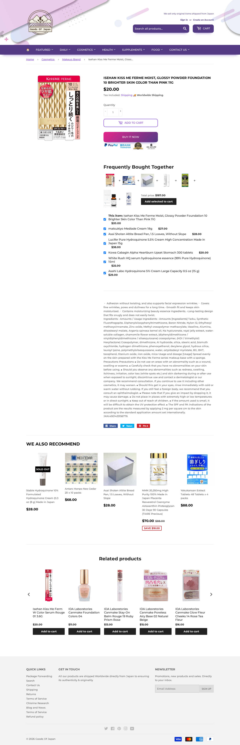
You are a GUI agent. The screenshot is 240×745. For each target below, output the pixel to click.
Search (30, 680)
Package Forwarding (39, 676)
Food (156, 49)
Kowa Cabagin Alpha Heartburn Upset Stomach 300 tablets (150, 252)
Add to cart (49, 631)
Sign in (184, 20)
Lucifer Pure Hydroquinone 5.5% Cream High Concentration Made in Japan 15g (156, 241)
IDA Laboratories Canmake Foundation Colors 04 (84, 612)
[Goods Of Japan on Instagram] (126, 729)
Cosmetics (85, 49)
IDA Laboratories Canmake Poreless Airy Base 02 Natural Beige (154, 614)
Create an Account (203, 20)
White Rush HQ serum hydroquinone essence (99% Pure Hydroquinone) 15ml (159, 260)
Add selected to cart (159, 201)
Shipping (126, 95)
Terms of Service (36, 698)
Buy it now (130, 137)
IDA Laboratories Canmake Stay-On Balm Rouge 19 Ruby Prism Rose (118, 614)
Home (30, 59)
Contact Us (178, 49)
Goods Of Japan (45, 738)
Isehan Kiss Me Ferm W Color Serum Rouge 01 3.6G (49, 612)
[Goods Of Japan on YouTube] (132, 729)
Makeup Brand (71, 59)
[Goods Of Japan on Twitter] (106, 729)
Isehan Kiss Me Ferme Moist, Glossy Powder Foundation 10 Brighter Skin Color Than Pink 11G (157, 217)
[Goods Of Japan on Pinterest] (119, 729)
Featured (43, 49)
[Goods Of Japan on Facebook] (113, 729)
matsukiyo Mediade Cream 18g (130, 228)
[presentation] (29, 594)
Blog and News (36, 707)
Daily (64, 49)
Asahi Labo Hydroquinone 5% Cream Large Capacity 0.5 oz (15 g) (153, 271)
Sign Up (206, 688)
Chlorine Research (37, 703)
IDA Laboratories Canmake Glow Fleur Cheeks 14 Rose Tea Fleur (190, 614)
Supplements (132, 49)
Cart (206, 28)
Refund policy (35, 716)
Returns (31, 694)
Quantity (109, 105)
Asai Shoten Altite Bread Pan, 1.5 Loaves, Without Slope (147, 234)
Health (107, 49)
